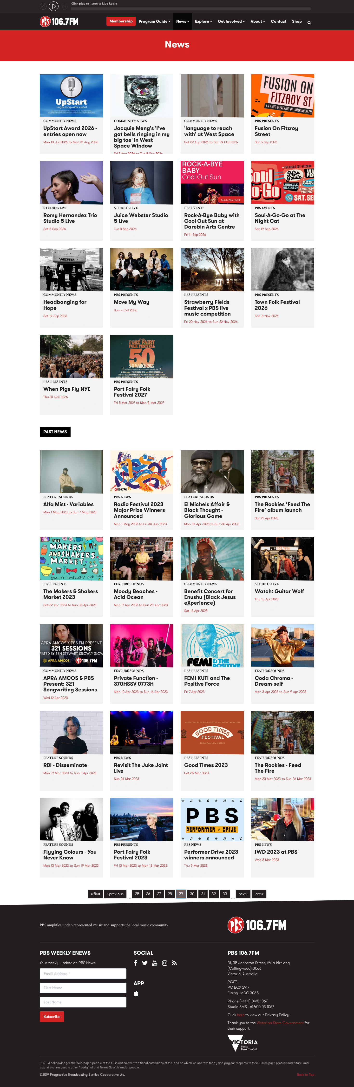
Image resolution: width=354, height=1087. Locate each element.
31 (203, 894)
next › (243, 894)
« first (95, 894)
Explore (202, 21)
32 (214, 894)
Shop (297, 21)
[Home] (60, 21)
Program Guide (153, 21)
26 (148, 894)
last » (259, 894)
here (240, 1015)
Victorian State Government (280, 1023)
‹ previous (115, 894)
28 (170, 894)
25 (137, 894)
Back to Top (305, 1074)
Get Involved (230, 21)
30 (192, 894)
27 (159, 894)
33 (225, 894)
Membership (121, 21)
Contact (278, 21)
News (181, 21)
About (257, 21)
